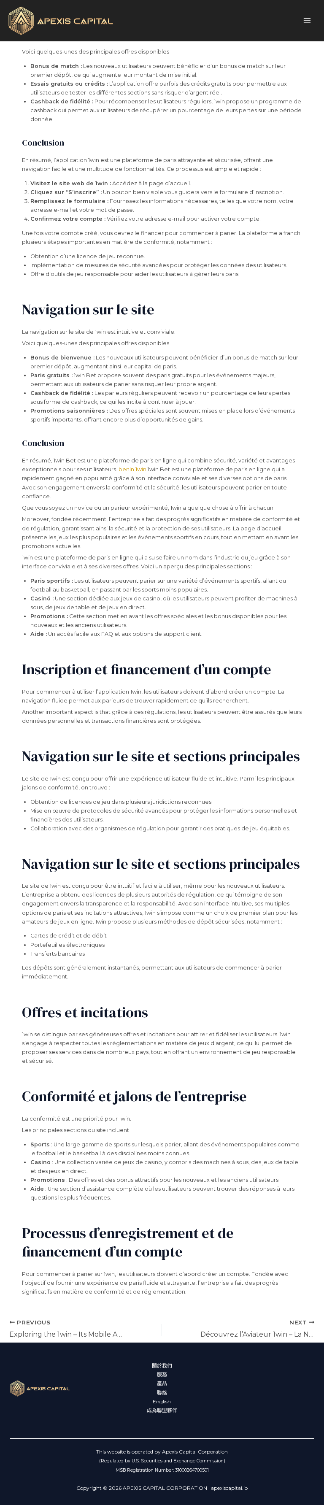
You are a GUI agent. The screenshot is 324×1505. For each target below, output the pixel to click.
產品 (162, 1383)
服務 (162, 1375)
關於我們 (162, 1366)
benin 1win (132, 469)
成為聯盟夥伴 (162, 1410)
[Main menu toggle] (307, 20)
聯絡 (162, 1393)
